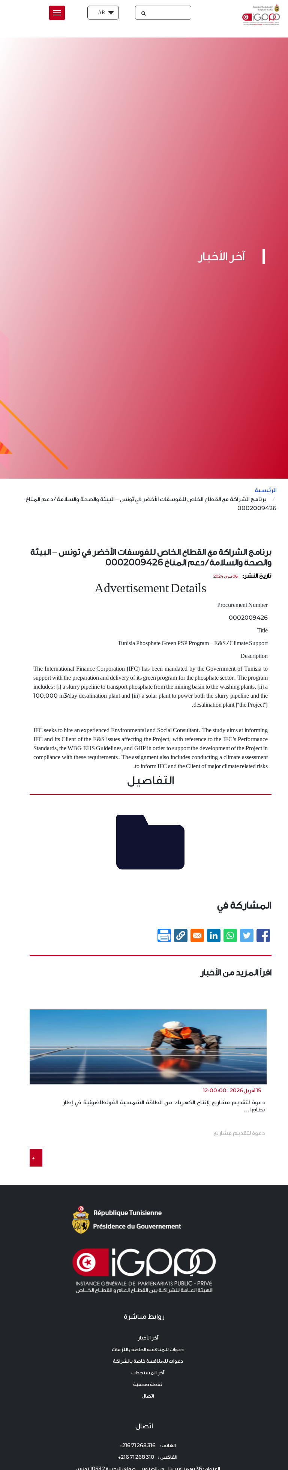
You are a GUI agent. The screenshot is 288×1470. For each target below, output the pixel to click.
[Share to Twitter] (247, 935)
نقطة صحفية (147, 1384)
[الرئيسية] (260, 15)
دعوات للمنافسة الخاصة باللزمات (148, 1349)
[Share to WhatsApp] (230, 935)
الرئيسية (265, 490)
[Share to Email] (197, 935)
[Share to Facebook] (263, 935)
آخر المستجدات (147, 1372)
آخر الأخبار (148, 1338)
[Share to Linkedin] (213, 935)
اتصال (148, 1396)
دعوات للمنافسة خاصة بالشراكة (148, 1361)
